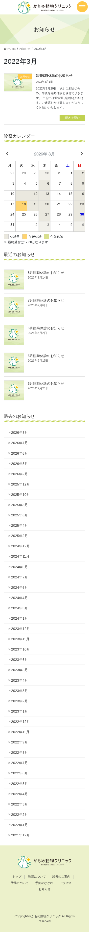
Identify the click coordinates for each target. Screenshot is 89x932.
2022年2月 (19, 815)
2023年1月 (19, 711)
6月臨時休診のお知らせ (46, 328)
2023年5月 (19, 670)
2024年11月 (20, 556)
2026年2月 (19, 474)
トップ (16, 876)
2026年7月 (19, 443)
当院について (37, 876)
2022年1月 (19, 825)
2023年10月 (20, 649)
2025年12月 (20, 484)
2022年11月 (20, 732)
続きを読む (72, 117)
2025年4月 (19, 525)
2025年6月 (19, 515)
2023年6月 (19, 660)
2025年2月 (19, 536)
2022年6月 (19, 773)
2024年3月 (19, 608)
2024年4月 (19, 598)
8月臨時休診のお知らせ (46, 273)
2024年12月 (20, 546)
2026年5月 (19, 464)
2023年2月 (19, 701)
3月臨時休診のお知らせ (54, 75)
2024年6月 (19, 587)
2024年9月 (19, 567)
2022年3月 (19, 804)
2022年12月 (20, 722)
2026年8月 (19, 432)
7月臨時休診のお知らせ (46, 300)
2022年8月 (19, 752)
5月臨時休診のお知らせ (46, 356)
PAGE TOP (82, 899)
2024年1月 (19, 618)
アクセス (66, 883)
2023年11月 (20, 639)
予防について (20, 883)
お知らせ (44, 889)
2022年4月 (19, 794)
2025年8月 (19, 505)
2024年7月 (19, 577)
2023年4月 (19, 680)
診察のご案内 (61, 876)
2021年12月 (20, 835)
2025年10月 (20, 495)
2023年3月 (19, 691)
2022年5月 (19, 784)
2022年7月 (19, 763)
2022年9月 (19, 742)
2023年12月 (20, 629)
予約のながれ (44, 883)
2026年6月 (19, 453)
